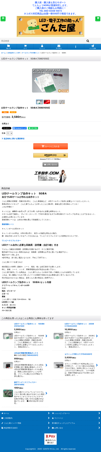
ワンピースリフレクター (11, 240)
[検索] (88, 41)
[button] (3, 18)
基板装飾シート (8, 224)
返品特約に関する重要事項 (14, 138)
